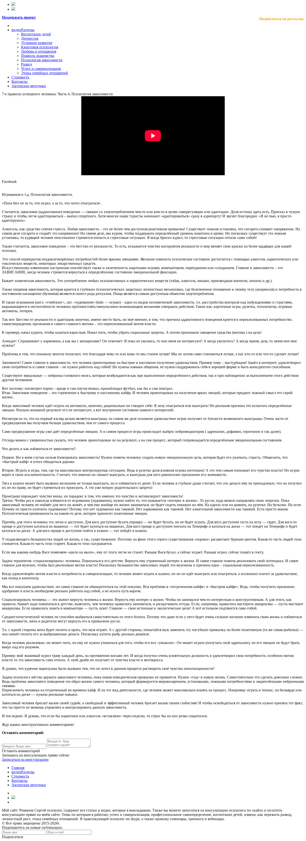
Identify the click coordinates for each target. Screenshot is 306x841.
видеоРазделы (22, 30)
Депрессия (29, 38)
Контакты (19, 81)
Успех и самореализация (41, 69)
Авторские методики (28, 86)
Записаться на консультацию (25, 759)
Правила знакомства (37, 56)
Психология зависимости (41, 60)
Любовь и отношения (38, 51)
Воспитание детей (36, 34)
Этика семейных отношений (44, 73)
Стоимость (20, 77)
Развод (26, 64)
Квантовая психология (39, 47)
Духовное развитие (36, 43)
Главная (17, 768)
